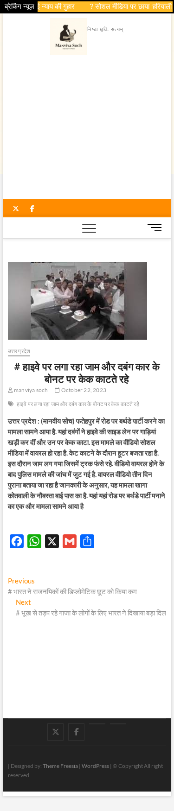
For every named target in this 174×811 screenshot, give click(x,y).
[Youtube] (97, 723)
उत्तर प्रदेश (19, 351)
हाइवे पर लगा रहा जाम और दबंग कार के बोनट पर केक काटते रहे (78, 403)
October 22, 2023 (83, 389)
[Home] (118, 723)
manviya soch (30, 389)
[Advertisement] (87, 129)
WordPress (95, 765)
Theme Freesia (60, 765)
